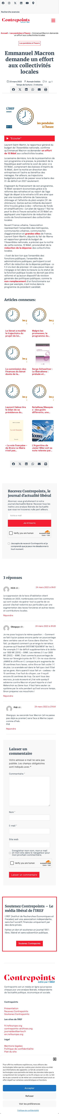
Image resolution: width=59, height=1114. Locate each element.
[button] (54, 1059)
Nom (12, 812)
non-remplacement (15, 281)
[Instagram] (9, 3)
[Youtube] (27, 3)
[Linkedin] (21, 3)
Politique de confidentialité (28, 1110)
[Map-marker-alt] (33, 3)
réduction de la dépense (18, 248)
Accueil (4, 33)
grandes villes (32, 234)
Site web (13, 840)
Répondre (8, 616)
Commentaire (17, 774)
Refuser (29, 1096)
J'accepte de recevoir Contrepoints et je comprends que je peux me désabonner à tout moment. (29, 546)
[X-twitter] (15, 3)
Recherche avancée (10, 12)
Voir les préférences (29, 1103)
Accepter (29, 1088)
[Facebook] (3, 3)
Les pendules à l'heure (20, 33)
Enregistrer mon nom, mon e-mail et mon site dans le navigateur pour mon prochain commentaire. (31, 853)
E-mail (13, 826)
